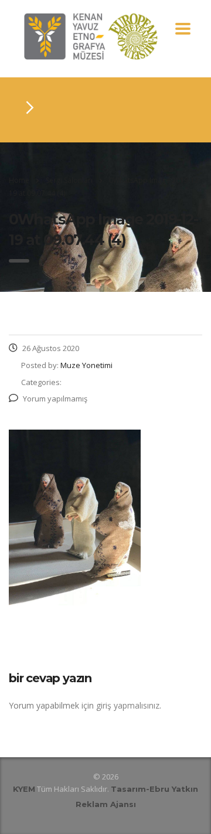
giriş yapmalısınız (127, 705)
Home (19, 180)
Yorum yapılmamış (55, 398)
